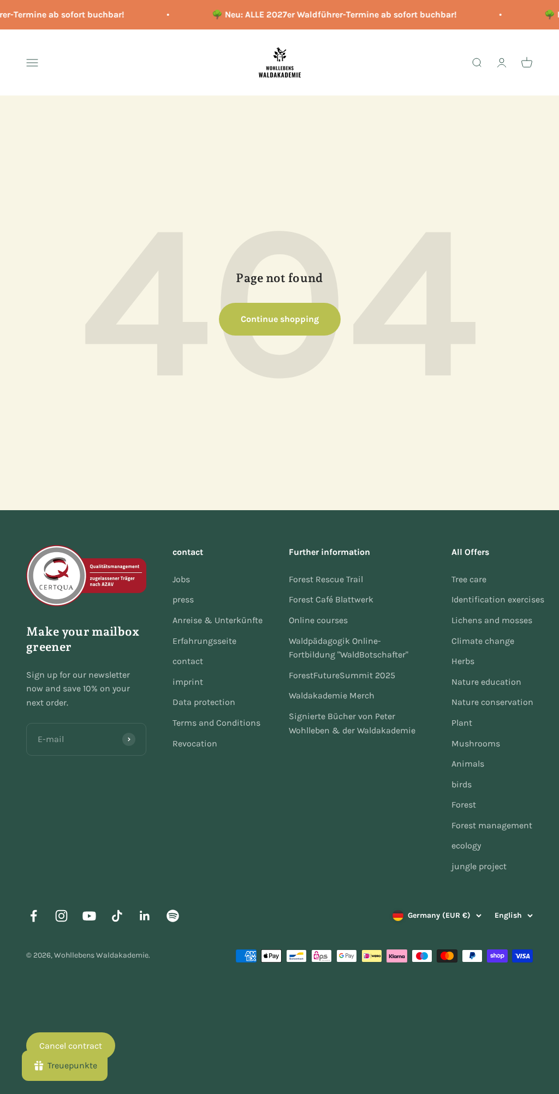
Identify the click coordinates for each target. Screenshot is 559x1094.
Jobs (181, 579)
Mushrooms (475, 743)
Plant (461, 723)
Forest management (491, 825)
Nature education (486, 682)
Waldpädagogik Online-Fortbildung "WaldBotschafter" (348, 648)
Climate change (482, 641)
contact (188, 661)
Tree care (468, 579)
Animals (467, 763)
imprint (188, 682)
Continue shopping (280, 319)
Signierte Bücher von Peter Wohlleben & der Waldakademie (352, 723)
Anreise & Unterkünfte (218, 620)
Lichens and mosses (491, 620)
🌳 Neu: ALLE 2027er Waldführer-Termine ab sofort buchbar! (330, 14)
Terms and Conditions (216, 723)
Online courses (318, 620)
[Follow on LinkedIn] (145, 915)
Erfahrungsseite (204, 641)
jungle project (479, 866)
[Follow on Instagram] (61, 915)
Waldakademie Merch (331, 695)
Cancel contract (70, 1046)
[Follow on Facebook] (33, 915)
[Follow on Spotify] (172, 915)
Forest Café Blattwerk (331, 599)
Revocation (195, 743)
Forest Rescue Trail (326, 579)
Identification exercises (497, 599)
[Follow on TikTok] (117, 915)
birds (461, 784)
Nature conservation (492, 702)
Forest (463, 804)
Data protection (204, 702)
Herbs (462, 661)
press (183, 599)
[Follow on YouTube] (89, 915)
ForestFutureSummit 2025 (342, 675)
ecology (466, 845)
